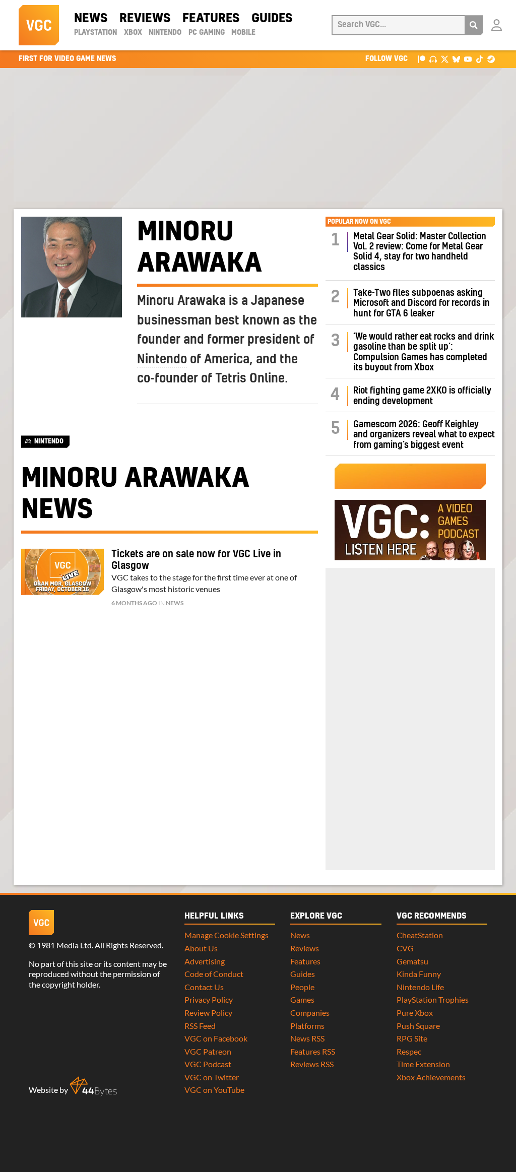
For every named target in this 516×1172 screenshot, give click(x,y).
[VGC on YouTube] (468, 58)
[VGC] (39, 25)
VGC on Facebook (215, 1038)
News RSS (307, 1038)
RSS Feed (200, 1025)
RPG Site (412, 1038)
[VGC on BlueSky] (456, 58)
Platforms (307, 1025)
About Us (201, 948)
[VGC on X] (444, 58)
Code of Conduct (213, 974)
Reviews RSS (312, 1064)
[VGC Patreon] (421, 58)
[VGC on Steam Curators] (491, 58)
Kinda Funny (419, 974)
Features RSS (312, 1051)
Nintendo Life (420, 987)
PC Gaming (206, 32)
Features (210, 19)
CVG (405, 948)
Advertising (204, 961)
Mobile (243, 32)
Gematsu (412, 961)
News (90, 19)
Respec (409, 1051)
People (302, 987)
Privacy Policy (208, 999)
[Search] (474, 25)
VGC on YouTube (214, 1089)
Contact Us (204, 987)
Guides (271, 19)
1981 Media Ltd (64, 945)
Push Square (418, 1025)
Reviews (144, 19)
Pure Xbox (415, 1012)
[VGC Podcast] (433, 58)
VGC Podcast (207, 1064)
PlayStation (95, 32)
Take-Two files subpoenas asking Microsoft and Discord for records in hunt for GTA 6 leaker (421, 303)
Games (302, 999)
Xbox (133, 32)
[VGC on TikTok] (479, 58)
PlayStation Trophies (433, 999)
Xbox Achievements (431, 1077)
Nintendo (165, 32)
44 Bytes (93, 1086)
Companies (310, 1012)
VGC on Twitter (211, 1077)
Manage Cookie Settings (226, 935)
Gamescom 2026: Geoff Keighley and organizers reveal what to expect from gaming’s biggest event (424, 434)
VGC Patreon (207, 1051)
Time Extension (423, 1064)
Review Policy (208, 1012)
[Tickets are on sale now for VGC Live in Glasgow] (62, 572)
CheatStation (420, 935)
